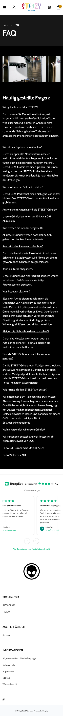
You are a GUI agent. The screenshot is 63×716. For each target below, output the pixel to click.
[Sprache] (49, 7)
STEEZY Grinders (27, 711)
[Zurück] (27, 541)
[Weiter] (36, 541)
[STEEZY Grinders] (31, 578)
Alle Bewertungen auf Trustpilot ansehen (30, 549)
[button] (4, 7)
